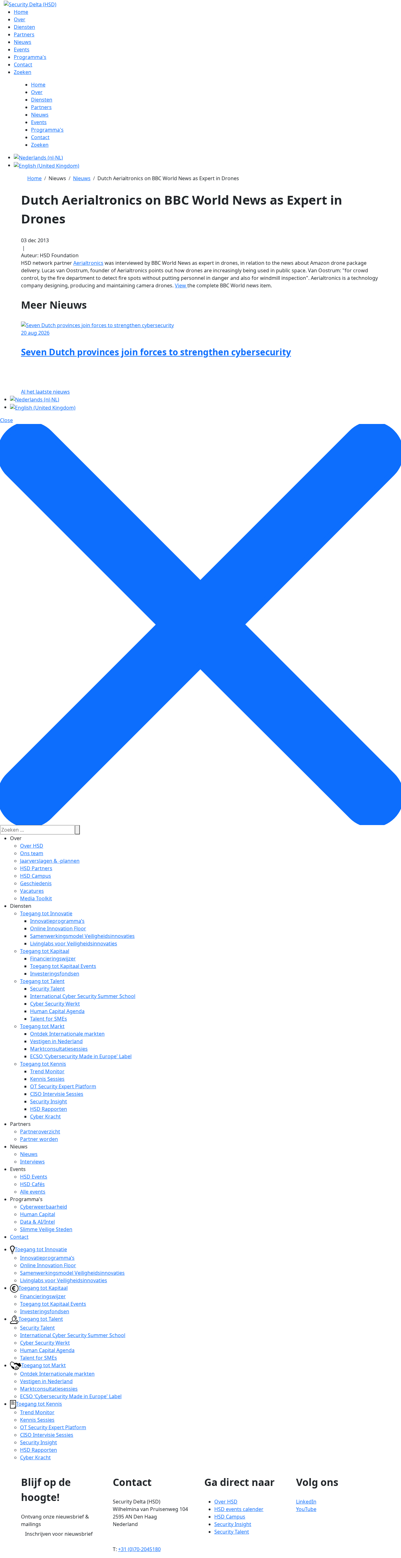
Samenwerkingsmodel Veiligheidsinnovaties (82, 936)
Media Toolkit (36, 898)
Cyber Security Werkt (55, 1003)
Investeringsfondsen (54, 973)
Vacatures (32, 890)
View (181, 285)
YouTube (306, 1509)
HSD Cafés (32, 1184)
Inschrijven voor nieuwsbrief (59, 1533)
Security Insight (48, 1101)
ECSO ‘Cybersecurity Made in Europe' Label (81, 1056)
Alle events (32, 1191)
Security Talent (47, 988)
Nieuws (29, 1154)
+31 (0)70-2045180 (139, 1549)
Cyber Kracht (45, 1116)
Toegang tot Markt (42, 1026)
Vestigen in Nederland (56, 1041)
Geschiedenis (36, 883)
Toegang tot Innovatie (46, 913)
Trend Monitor (47, 1071)
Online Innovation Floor (58, 928)
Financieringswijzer (53, 958)
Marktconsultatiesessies (59, 1048)
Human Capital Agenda (57, 1011)
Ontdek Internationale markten (67, 1033)
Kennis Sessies (47, 1078)
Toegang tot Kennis (43, 1063)
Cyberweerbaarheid (43, 1206)
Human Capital (37, 1214)
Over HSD (31, 845)
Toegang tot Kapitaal (44, 951)
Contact (19, 1236)
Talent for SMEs (48, 1018)
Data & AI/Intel (37, 1221)
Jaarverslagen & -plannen (50, 860)
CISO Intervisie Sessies (56, 1093)
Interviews (32, 1161)
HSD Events (33, 1176)
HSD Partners (36, 868)
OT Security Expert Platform (63, 1086)
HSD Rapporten (48, 1109)
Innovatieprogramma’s (57, 921)
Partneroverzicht (40, 1131)
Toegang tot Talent (42, 981)
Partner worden (39, 1139)
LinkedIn (306, 1501)
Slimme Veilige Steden (46, 1229)
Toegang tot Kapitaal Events (63, 966)
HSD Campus (35, 875)
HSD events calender (238, 1509)
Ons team (31, 853)
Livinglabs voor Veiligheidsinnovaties (73, 943)
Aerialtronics (88, 262)
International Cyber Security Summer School (82, 996)
